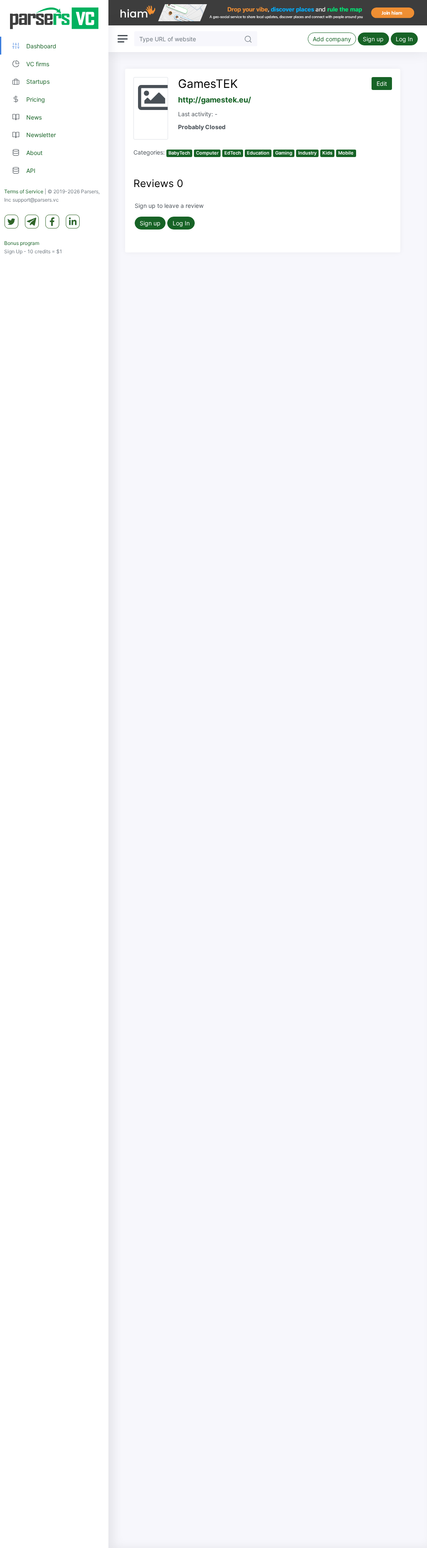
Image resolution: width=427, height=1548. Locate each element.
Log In (404, 38)
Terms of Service (23, 191)
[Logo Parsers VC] (54, 18)
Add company (332, 38)
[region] (54, 774)
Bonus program (21, 243)
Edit (382, 83)
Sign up (373, 38)
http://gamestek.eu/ (214, 99)
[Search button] (248, 38)
